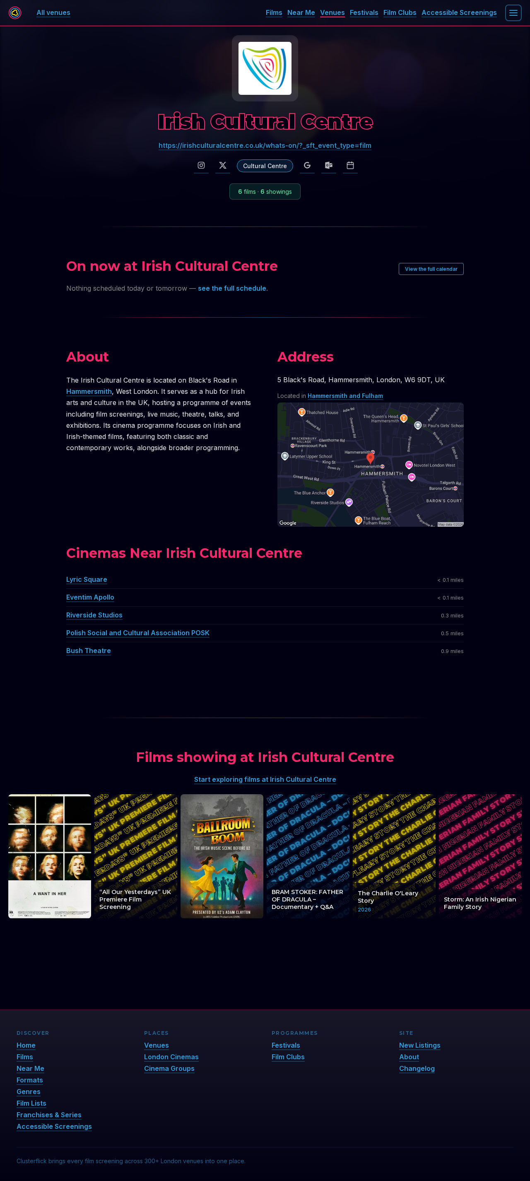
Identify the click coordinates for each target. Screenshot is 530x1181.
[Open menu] (513, 13)
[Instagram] (201, 166)
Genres (29, 1091)
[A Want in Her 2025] (49, 856)
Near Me (301, 12)
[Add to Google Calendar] (307, 166)
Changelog (417, 1068)
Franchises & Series (49, 1115)
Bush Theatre (88, 650)
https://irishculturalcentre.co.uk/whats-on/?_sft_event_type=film (265, 145)
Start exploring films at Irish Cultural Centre (265, 779)
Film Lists (31, 1103)
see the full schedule (232, 288)
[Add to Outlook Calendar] (328, 166)
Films (274, 12)
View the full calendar (431, 269)
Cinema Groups (169, 1068)
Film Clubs (400, 12)
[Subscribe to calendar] (350, 166)
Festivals (364, 12)
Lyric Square (86, 579)
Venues (332, 12)
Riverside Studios (94, 615)
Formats (30, 1080)
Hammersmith (89, 391)
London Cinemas (171, 1057)
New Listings (420, 1045)
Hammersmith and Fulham (345, 395)
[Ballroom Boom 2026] (222, 856)
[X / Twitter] (222, 166)
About (409, 1057)
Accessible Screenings (459, 12)
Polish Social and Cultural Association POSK (138, 633)
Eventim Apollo (90, 597)
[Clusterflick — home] (15, 12)
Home (26, 1045)
